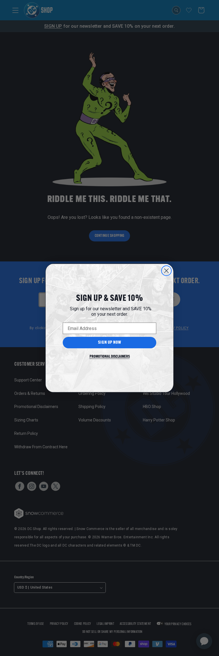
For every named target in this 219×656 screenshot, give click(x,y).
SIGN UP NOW (109, 343)
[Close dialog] (166, 271)
